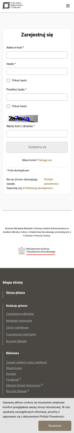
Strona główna (15, 292)
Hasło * (11, 64)
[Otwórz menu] (67, 6)
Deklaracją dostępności (38, 188)
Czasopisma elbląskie (20, 314)
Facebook (12, 379)
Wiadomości (14, 368)
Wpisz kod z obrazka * (20, 126)
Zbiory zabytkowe (17, 327)
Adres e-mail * (15, 47)
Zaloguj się (45, 160)
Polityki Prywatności (52, 416)
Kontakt (11, 374)
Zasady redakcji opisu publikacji (26, 362)
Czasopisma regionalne (21, 334)
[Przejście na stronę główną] (27, 6)
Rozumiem (54, 425)
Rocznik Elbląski (16, 341)
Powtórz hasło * (16, 89)
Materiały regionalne (19, 320)
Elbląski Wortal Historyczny (23, 385)
